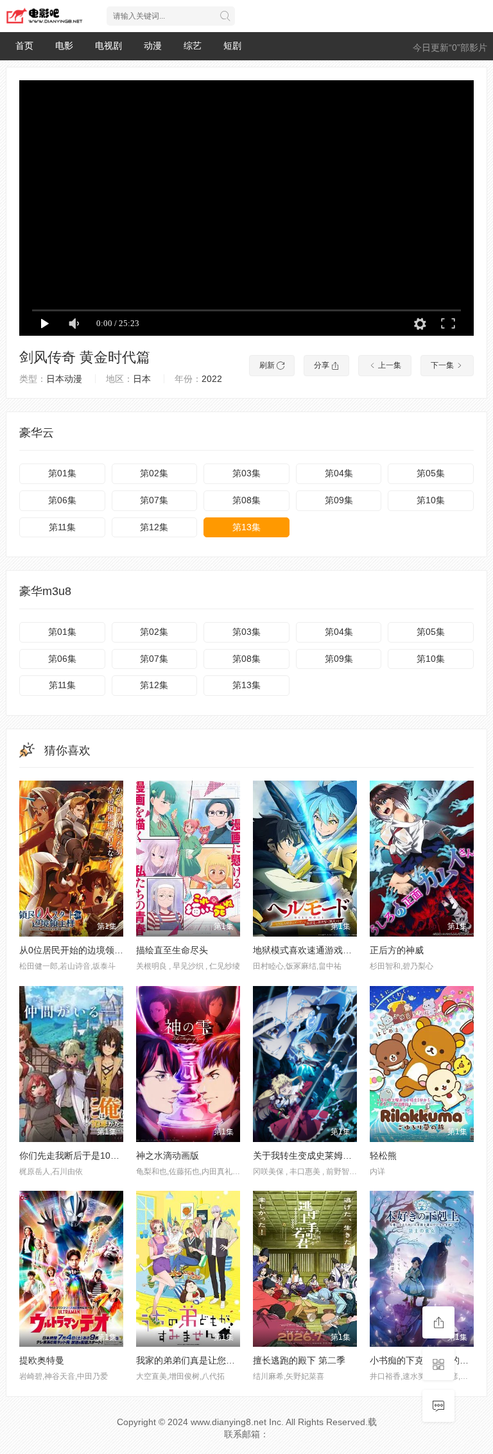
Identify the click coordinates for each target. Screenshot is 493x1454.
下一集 (443, 365)
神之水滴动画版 (167, 1155)
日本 (142, 379)
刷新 (268, 365)
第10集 (431, 500)
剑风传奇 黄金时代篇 (84, 357)
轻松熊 (383, 1155)
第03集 (246, 473)
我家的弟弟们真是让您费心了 (194, 1360)
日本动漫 (64, 379)
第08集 (246, 500)
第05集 (431, 473)
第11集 (62, 527)
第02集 (154, 473)
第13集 (246, 527)
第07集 (154, 500)
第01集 (62, 473)
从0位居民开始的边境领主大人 (80, 950)
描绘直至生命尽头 (172, 950)
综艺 (193, 45)
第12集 (154, 527)
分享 (322, 365)
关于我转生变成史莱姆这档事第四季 (325, 1155)
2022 (212, 379)
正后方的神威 (397, 950)
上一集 (388, 365)
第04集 (339, 473)
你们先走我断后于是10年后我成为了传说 (100, 1155)
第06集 (62, 500)
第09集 (339, 500)
